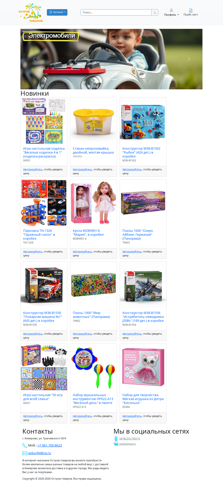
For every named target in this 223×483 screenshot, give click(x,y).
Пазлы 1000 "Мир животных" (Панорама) (91, 315)
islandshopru (127, 444)
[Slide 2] (114, 80)
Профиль (170, 14)
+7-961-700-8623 (49, 445)
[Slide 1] (108, 80)
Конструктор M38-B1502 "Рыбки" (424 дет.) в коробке (141, 152)
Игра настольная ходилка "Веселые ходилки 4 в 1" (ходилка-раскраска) (44, 152)
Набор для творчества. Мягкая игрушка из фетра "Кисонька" (143, 399)
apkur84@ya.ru (39, 453)
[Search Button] (154, 12)
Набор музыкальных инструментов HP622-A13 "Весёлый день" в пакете (93, 399)
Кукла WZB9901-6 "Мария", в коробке (88, 232)
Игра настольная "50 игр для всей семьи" (43, 397)
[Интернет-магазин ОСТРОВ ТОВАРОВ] (30, 12)
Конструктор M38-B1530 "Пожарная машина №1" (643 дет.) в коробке (42, 317)
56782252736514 (129, 438)
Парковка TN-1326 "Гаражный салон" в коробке (39, 234)
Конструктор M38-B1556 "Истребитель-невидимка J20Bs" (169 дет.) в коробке (143, 317)
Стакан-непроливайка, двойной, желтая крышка (93, 150)
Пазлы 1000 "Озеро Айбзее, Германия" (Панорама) (137, 234)
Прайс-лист (190, 14)
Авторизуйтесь (32, 169)
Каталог (58, 12)
